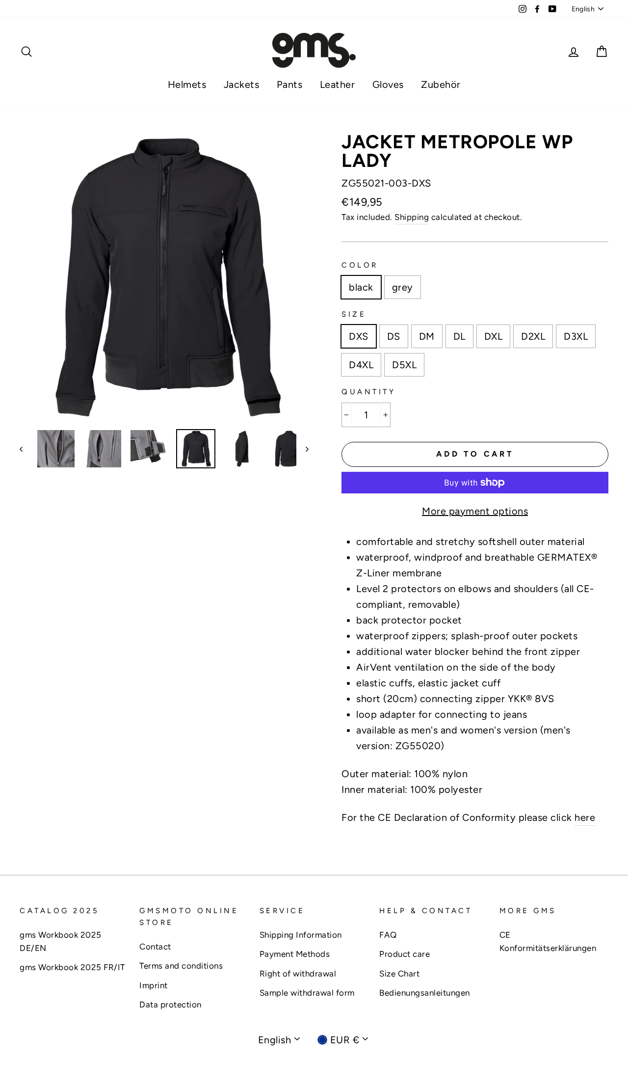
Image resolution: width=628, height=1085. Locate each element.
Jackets (242, 84)
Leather (337, 84)
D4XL (361, 365)
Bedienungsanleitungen (424, 993)
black (361, 287)
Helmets (187, 84)
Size (353, 314)
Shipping (411, 217)
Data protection (170, 1004)
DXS (358, 336)
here (585, 817)
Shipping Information (301, 935)
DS (393, 336)
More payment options (475, 511)
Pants (290, 84)
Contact (155, 946)
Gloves (388, 84)
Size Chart (399, 973)
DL (459, 336)
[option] (164, 277)
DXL (493, 336)
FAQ (388, 935)
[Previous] (26, 448)
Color (359, 265)
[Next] (302, 448)
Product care (404, 954)
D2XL (533, 336)
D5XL (404, 365)
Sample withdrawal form (307, 993)
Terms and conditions (181, 966)
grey (402, 287)
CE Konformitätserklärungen (548, 941)
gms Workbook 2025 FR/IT (72, 967)
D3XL (576, 336)
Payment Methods (295, 954)
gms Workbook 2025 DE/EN (61, 941)
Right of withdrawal (298, 973)
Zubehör (441, 84)
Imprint (153, 985)
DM (427, 336)
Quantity (368, 391)
